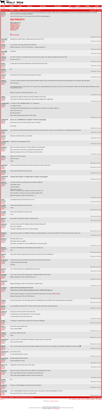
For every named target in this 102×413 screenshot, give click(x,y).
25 (97, 10)
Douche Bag (57, 293)
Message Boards (4, 10)
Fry (21, 316)
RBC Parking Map (14, 34)
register (19, 4)
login (17, 4)
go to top (2, 399)
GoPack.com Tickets (15, 25)
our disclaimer (56, 408)
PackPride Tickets (14, 26)
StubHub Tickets (14, 28)
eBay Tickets (13, 30)
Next (100, 10)
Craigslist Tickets (14, 27)
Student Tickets (14, 24)
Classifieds (11, 397)
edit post (3, 16)
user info (3, 15)
